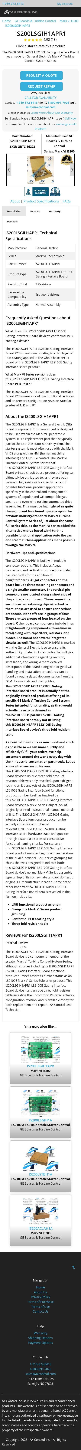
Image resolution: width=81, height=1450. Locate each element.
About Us (40, 1292)
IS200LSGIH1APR (40, 1066)
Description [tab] (14, 211)
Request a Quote (41, 75)
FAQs (67, 201)
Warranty (40, 1333)
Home (6, 21)
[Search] (67, 12)
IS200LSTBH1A (40, 1174)
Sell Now (70, 118)
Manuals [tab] (12, 221)
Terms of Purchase (40, 1302)
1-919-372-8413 (13, 3)
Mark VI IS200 (69, 21)
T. (73, 1267)
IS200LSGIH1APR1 (17, 26)
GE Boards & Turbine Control (36, 21)
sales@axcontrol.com (41, 107)
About (15, 201)
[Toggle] (74, 12)
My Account (65, 3)
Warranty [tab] (54, 211)
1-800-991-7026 (58, 102)
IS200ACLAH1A (41, 1228)
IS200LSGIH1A (40, 1120)
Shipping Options (40, 1338)
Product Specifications (41, 201)
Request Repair (41, 86)
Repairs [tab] (35, 211)
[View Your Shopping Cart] (76, 3)
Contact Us (40, 1311)
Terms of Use (40, 1307)
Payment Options (40, 1343)
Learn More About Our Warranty (52, 112)
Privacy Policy (40, 1297)
